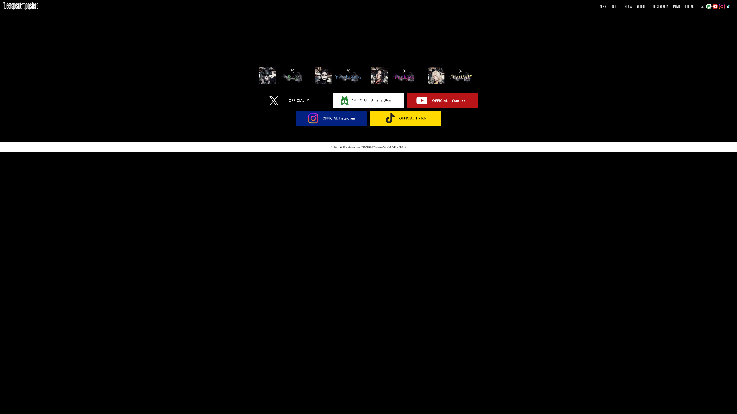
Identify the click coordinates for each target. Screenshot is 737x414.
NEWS (603, 6)
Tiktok (728, 6)
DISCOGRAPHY (660, 6)
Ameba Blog (709, 6)
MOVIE (676, 6)
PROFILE (615, 6)
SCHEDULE (642, 6)
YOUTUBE (715, 6)
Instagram (722, 6)
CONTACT (690, 6)
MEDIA (628, 6)
